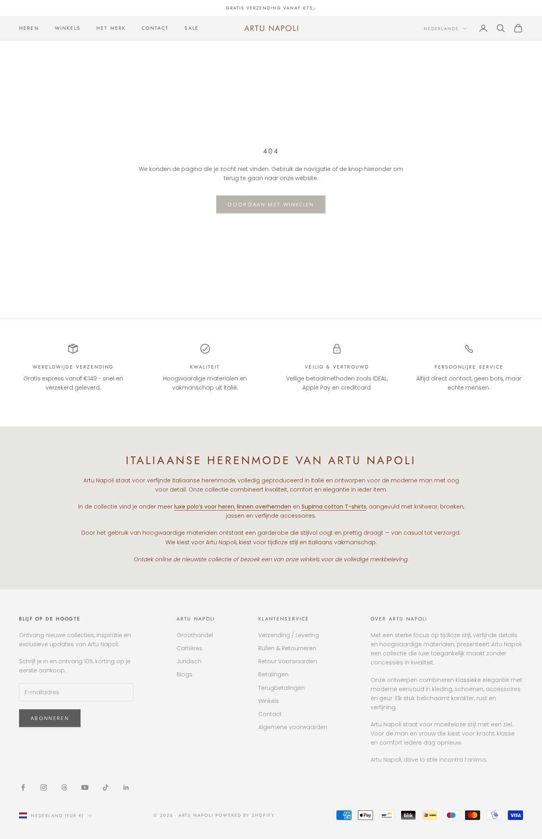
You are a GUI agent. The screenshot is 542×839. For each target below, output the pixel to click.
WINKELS (68, 28)
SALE (192, 28)
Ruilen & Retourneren (287, 648)
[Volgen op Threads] (64, 787)
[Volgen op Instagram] (44, 787)
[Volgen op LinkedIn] (126, 787)
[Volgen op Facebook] (23, 787)
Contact (270, 714)
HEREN (29, 28)
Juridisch (189, 661)
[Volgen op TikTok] (106, 787)
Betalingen (273, 674)
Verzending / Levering (288, 635)
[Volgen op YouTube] (85, 787)
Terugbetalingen (281, 688)
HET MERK (111, 28)
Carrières (189, 648)
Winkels (268, 701)
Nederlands (441, 28)
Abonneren (50, 718)
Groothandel (195, 635)
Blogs (184, 674)
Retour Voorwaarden (287, 661)
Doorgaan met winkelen (271, 204)
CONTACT (155, 28)
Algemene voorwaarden (292, 727)
